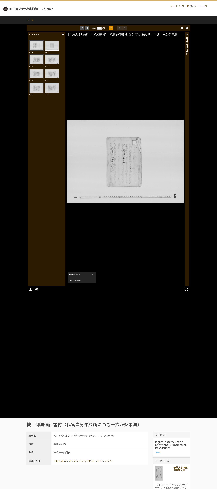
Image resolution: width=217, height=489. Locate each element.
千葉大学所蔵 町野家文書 (181, 469)
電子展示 (191, 6)
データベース (177, 6)
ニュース (202, 6)
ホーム (30, 20)
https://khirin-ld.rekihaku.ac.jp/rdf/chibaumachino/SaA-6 (83, 461)
